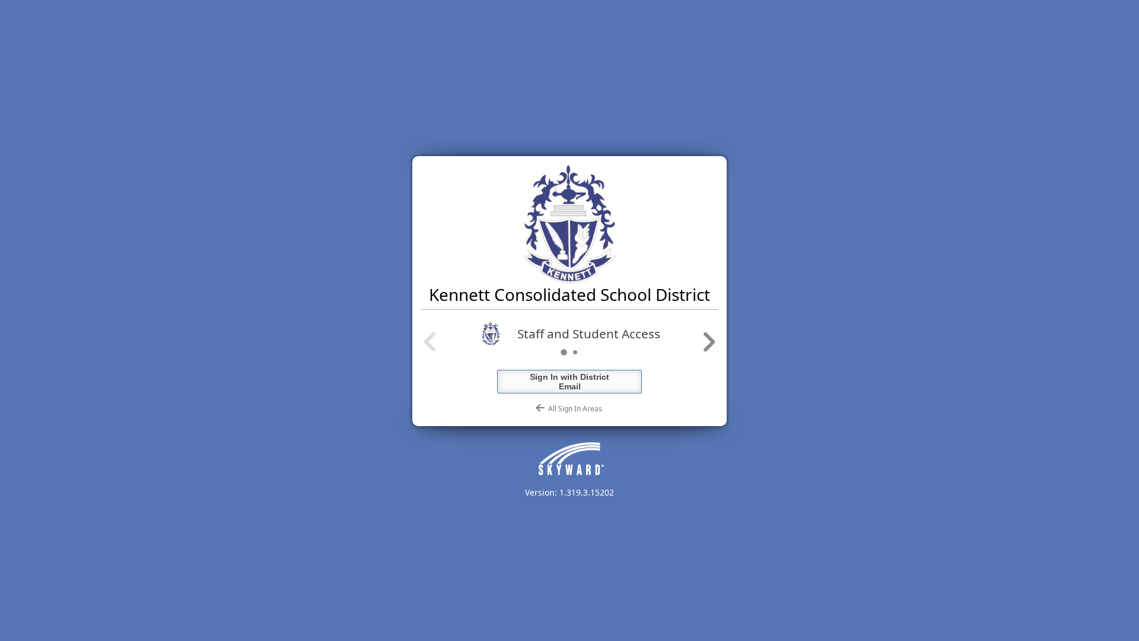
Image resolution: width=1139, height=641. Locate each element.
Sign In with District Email (569, 381)
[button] (430, 342)
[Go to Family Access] (575, 352)
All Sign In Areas (573, 409)
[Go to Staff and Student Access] (564, 352)
